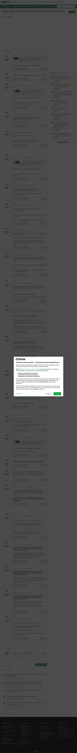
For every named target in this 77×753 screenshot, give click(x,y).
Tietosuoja (18, 393)
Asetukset (48, 393)
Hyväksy (57, 393)
